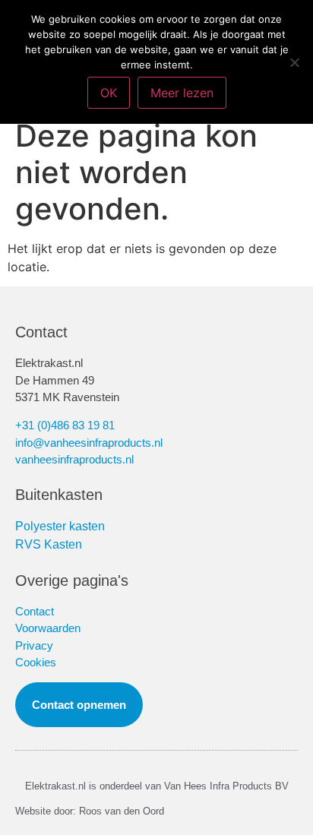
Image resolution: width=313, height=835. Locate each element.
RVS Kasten (48, 544)
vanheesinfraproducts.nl (74, 459)
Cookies (35, 662)
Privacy (34, 645)
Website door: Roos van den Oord (89, 811)
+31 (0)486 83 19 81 (65, 425)
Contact (34, 611)
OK (108, 92)
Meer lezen (181, 92)
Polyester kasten (60, 526)
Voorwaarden (48, 628)
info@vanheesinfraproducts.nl (89, 442)
